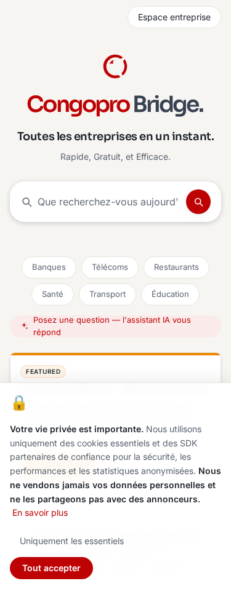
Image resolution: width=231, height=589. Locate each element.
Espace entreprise (174, 17)
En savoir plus (40, 512)
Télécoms (110, 267)
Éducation (170, 294)
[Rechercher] (198, 201)
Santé (52, 294)
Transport (107, 294)
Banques (49, 267)
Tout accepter (51, 568)
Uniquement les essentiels (72, 541)
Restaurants (176, 267)
